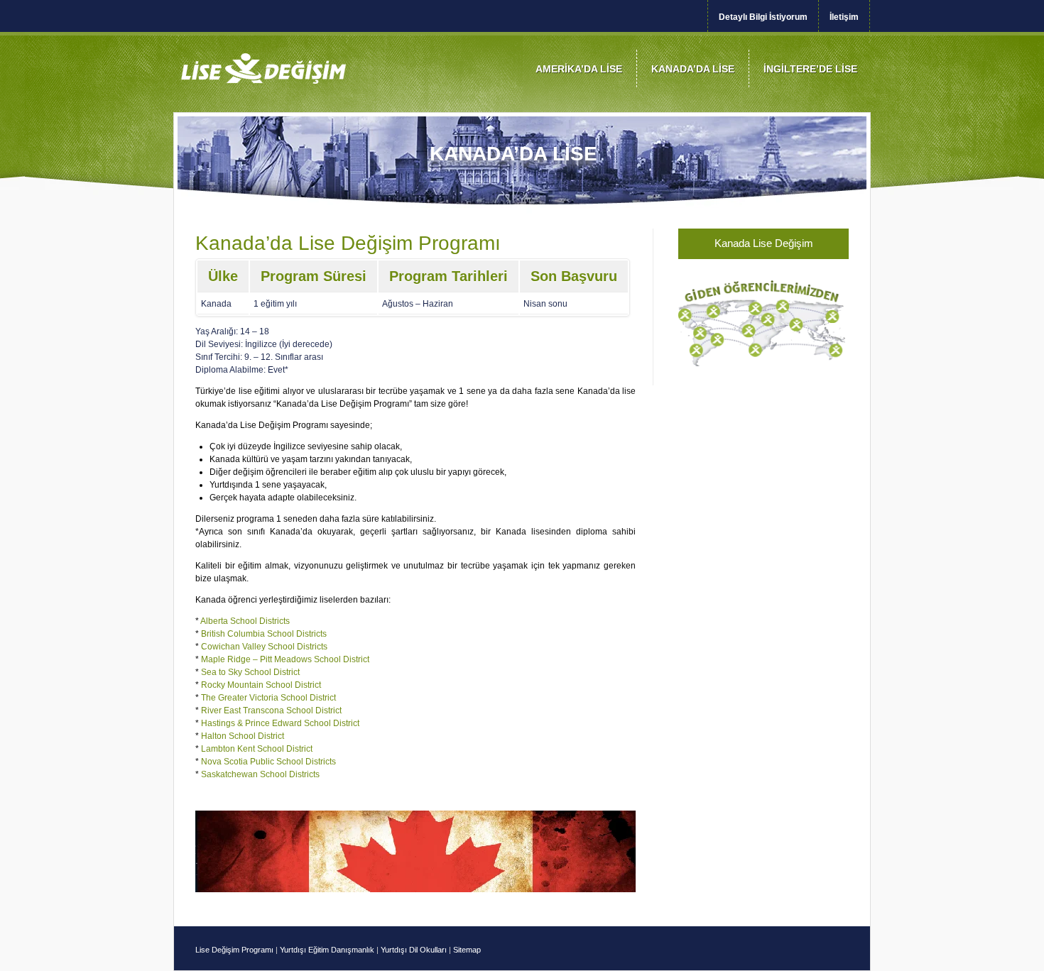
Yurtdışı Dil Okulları (414, 949)
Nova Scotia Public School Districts (268, 762)
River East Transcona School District (271, 710)
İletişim (844, 17)
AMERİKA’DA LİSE (578, 69)
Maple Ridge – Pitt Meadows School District (285, 659)
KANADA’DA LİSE (692, 69)
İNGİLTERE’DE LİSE (810, 69)
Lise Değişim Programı (235, 949)
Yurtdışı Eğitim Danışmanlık (327, 949)
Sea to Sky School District (250, 672)
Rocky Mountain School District (261, 685)
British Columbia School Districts (264, 634)
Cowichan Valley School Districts (264, 647)
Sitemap (467, 949)
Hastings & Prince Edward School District (280, 723)
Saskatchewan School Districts (260, 774)
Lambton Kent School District (256, 749)
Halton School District (242, 736)
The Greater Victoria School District (268, 698)
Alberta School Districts (245, 621)
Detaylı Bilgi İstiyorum (763, 17)
